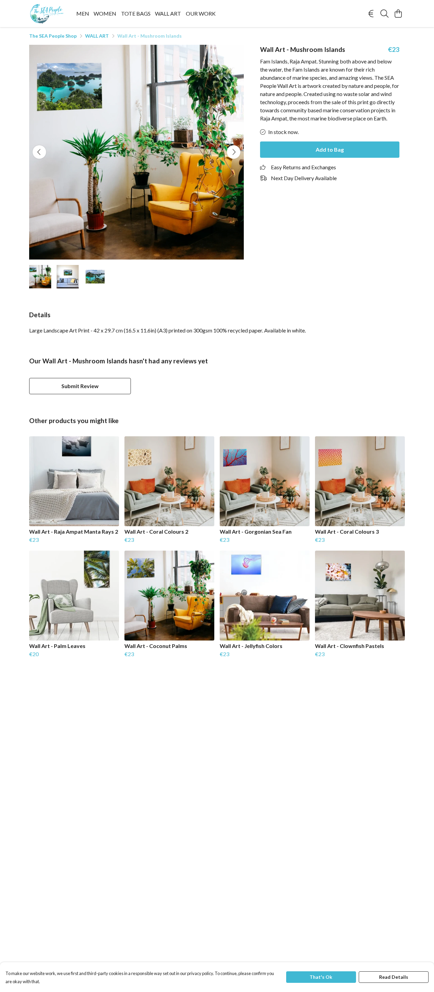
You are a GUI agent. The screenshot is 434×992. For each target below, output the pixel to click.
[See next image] (233, 152)
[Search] (384, 13)
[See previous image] (39, 152)
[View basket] (398, 13)
